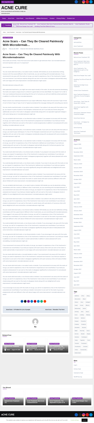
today (76, 340)
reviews (84, 327)
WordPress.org (78, 377)
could (76, 305)
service (76, 333)
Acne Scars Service (79, 118)
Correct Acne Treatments (81, 90)
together (82, 340)
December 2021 (78, 261)
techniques (84, 337)
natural (76, 318)
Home (4, 18)
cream (81, 305)
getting (77, 311)
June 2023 (77, 191)
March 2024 (77, 160)
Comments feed (78, 373)
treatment (84, 343)
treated (77, 343)
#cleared (22, 48)
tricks (76, 349)
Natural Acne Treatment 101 (82, 57)
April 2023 (77, 199)
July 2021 (76, 277)
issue (76, 314)
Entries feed (77, 369)
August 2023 (77, 183)
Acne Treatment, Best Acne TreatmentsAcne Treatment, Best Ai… (35, 348)
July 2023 (77, 187)
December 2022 (78, 214)
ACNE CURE (14, 7)
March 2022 (77, 249)
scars (88, 330)
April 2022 (77, 246)
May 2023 (76, 195)
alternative (77, 298)
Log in (75, 365)
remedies (77, 327)
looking (82, 314)
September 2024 (78, 156)
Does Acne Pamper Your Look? (82, 75)
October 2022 (78, 222)
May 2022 (76, 242)
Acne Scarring (78, 127)
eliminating (77, 308)
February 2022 (78, 253)
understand (77, 352)
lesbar (8, 349)
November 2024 (78, 152)
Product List (71, 18)
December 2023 (78, 171)
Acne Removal (30, 18)
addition (77, 295)
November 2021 (78, 265)
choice (76, 302)
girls (82, 311)
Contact (52, 18)
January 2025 (78, 148)
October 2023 (78, 179)
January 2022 (78, 257)
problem (77, 324)
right (76, 330)
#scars (42, 48)
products (83, 324)
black (84, 298)
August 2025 (77, 144)
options (83, 318)
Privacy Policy (61, 18)
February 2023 (78, 206)
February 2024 (78, 163)
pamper (77, 321)
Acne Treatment (7, 37)
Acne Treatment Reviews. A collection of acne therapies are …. (82, 96)
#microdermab (29, 48)
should (82, 333)
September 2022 (78, 226)
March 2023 (77, 203)
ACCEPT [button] (84, 420)
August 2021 (77, 273)
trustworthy (83, 349)
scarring (82, 330)
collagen (88, 302)
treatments (78, 346)
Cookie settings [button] (75, 420)
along (88, 295)
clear (82, 302)
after (82, 295)
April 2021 (76, 285)
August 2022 (77, 230)
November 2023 (78, 175)
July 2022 (77, 234)
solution (77, 337)
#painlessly (37, 48)
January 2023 (78, 210)
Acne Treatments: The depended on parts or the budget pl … (57, 348)
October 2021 (77, 269)
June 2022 (77, 238)
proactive (83, 321)
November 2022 (78, 218)
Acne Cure (11, 18)
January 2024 (78, 167)
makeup (88, 314)
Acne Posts (20, 18)
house (87, 311)
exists (84, 308)
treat (88, 340)
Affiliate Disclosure (42, 18)
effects (87, 305)
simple (88, 333)
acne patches (77, 42)
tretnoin (85, 346)
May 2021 (76, 281)
